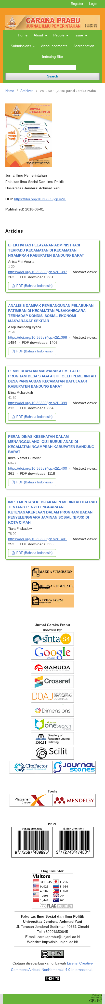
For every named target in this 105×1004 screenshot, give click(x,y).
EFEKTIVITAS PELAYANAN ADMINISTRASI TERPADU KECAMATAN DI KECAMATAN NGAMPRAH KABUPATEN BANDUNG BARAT (46, 250)
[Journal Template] (52, 592)
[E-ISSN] (73, 856)
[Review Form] (52, 606)
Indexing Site (52, 57)
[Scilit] (52, 758)
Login (93, 4)
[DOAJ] (52, 701)
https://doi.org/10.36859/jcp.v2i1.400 (37, 468)
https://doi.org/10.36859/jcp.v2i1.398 (37, 337)
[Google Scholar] (52, 658)
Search (52, 76)
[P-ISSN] (31, 856)
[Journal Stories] (74, 773)
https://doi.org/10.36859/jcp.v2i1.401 (37, 539)
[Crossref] (52, 687)
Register (77, 4)
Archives (26, 91)
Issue (79, 35)
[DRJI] (52, 744)
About (39, 35)
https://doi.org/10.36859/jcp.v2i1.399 (37, 403)
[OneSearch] (52, 730)
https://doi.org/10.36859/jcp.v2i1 (40, 199)
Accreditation (83, 46)
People (59, 35)
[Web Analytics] (52, 979)
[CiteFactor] (30, 773)
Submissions (21, 46)
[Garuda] (52, 673)
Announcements (54, 46)
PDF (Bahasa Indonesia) (33, 286)
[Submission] (52, 578)
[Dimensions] (52, 716)
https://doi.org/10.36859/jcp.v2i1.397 (37, 272)
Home (23, 35)
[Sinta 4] (52, 644)
